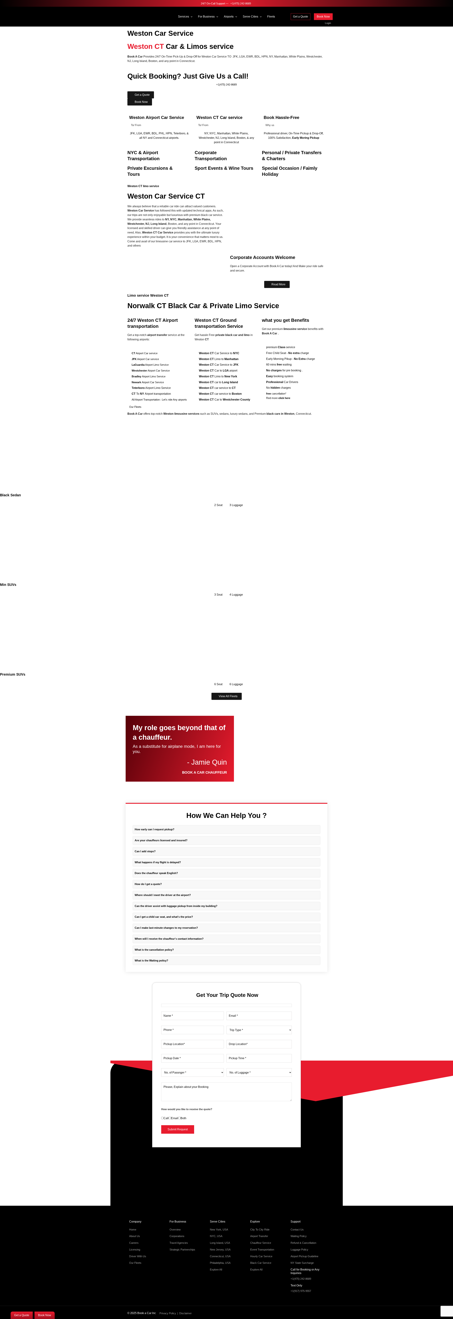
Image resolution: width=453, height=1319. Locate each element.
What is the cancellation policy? (154, 949)
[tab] (226, 829)
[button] (191, 16)
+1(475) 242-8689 (240, 3)
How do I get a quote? (148, 884)
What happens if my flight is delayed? (158, 862)
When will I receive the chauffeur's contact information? (169, 938)
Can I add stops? (145, 851)
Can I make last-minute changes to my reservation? (166, 927)
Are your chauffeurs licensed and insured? (161, 840)
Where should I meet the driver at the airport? (163, 895)
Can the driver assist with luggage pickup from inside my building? (176, 905)
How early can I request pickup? (154, 829)
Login (328, 23)
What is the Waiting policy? (151, 960)
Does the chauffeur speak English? (156, 873)
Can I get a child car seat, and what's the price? (164, 916)
